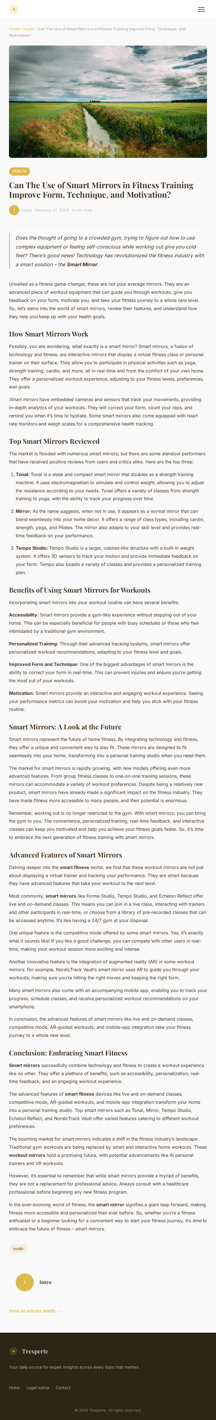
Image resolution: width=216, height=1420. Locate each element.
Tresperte (35, 1351)
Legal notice (37, 1387)
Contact (63, 1387)
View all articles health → (35, 1311)
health (28, 29)
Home (14, 29)
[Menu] (201, 9)
